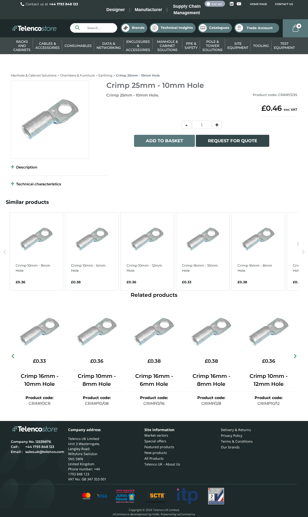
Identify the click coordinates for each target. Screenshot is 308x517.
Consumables (78, 46)
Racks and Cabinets (22, 45)
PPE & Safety (191, 45)
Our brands (230, 447)
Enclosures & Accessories (138, 45)
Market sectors (156, 435)
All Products (154, 458)
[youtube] (239, 4)
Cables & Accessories (47, 45)
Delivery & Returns (236, 429)
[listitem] (36, 252)
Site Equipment (237, 45)
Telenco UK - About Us (162, 464)
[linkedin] (232, 4)
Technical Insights (177, 28)
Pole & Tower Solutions (212, 45)
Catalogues (219, 28)
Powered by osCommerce (178, 514)
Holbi (155, 514)
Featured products (159, 447)
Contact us (284, 4)
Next (294, 357)
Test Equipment (284, 45)
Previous (13, 357)
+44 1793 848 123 (63, 4)
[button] (5, 251)
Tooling (261, 46)
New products (155, 452)
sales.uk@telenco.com (44, 452)
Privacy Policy (231, 435)
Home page (258, 4)
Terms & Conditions (237, 441)
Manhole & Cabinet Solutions (167, 45)
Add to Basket (164, 140)
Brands (138, 28)
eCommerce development (130, 514)
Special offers (155, 441)
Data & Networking (108, 45)
